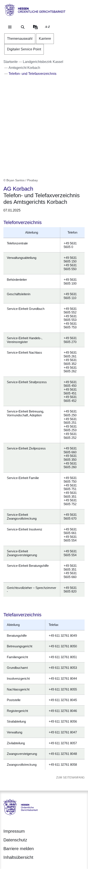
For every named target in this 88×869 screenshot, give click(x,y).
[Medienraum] (35, 27)
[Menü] (10, 27)
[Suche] (23, 27)
